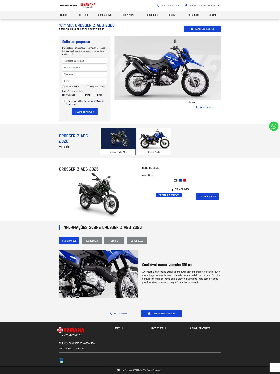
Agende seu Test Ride (204, 28)
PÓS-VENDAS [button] (128, 15)
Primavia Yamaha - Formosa (202, 5)
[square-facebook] (217, 360)
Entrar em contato (169, 195)
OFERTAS (83, 15)
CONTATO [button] (213, 15)
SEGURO (172, 15)
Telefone (86, 95)
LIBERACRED (193, 15)
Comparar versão (207, 196)
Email (99, 95)
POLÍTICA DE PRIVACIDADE (199, 328)
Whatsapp (70, 95)
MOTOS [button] (63, 15)
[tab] (118, 141)
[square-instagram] (211, 360)
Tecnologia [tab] (92, 240)
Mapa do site (157, 328)
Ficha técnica (182, 189)
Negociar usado (97, 86)
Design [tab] (114, 240)
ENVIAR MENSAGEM (84, 111)
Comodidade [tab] (137, 240)
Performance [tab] (69, 240)
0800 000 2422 (168, 5)
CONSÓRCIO (152, 15)
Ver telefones (120, 313)
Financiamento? (73, 86)
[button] (121, 68)
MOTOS (117, 328)
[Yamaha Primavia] (77, 5)
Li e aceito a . (85, 102)
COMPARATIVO (105, 15)
